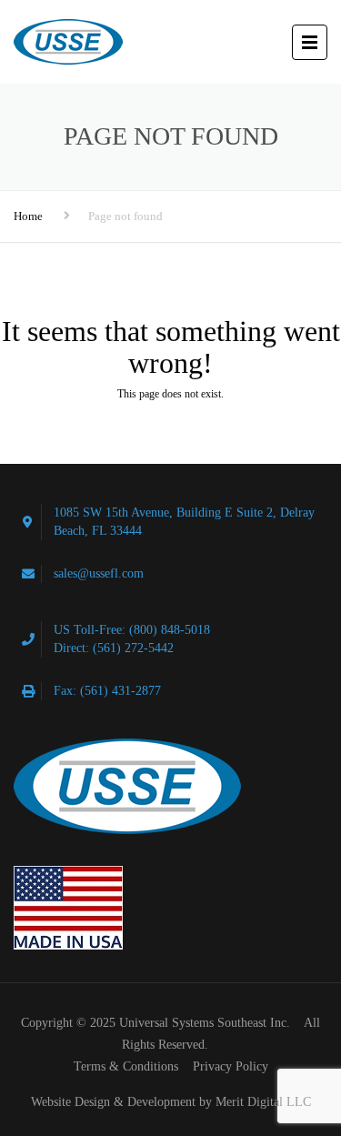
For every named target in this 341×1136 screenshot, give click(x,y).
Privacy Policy (230, 1066)
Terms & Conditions (126, 1066)
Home (28, 216)
